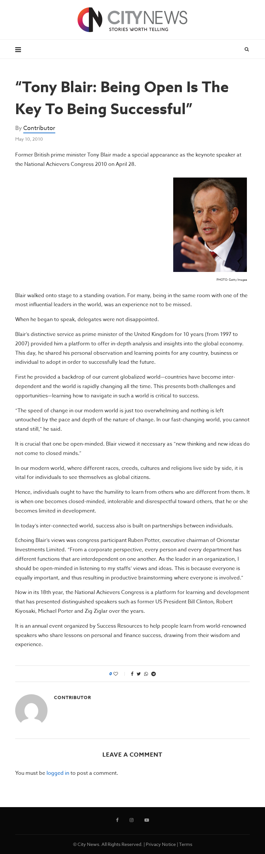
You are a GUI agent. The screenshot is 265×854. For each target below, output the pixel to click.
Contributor (39, 128)
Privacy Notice (161, 844)
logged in (58, 773)
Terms (185, 844)
